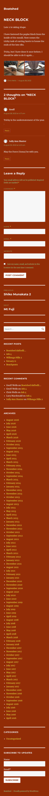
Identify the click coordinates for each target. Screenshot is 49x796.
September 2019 (14, 602)
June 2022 (11, 546)
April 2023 (11, 514)
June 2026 (11, 427)
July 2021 (10, 571)
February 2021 (13, 574)
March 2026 (12, 437)
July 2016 (10, 707)
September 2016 (14, 700)
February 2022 (13, 556)
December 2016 (14, 690)
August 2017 (12, 662)
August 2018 (12, 620)
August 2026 (12, 420)
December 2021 (13, 563)
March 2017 (12, 679)
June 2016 (11, 711)
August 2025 (12, 451)
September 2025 (14, 448)
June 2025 (11, 455)
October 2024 (13, 472)
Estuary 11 (11, 361)
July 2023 (10, 507)
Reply (7, 131)
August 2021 (12, 567)
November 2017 (14, 651)
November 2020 (14, 585)
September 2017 (14, 658)
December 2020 (14, 581)
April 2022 (11, 549)
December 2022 (14, 525)
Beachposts (12, 364)
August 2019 (12, 606)
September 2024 (14, 476)
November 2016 (14, 693)
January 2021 (12, 578)
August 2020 (12, 592)
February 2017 (13, 683)
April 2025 (11, 458)
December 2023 (14, 490)
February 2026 (13, 441)
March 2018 (12, 637)
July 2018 (10, 623)
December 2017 (13, 648)
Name (7, 227)
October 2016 (12, 697)
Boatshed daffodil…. (16, 350)
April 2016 (11, 718)
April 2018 (11, 634)
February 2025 (13, 465)
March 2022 (12, 553)
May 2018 (11, 630)
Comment (9, 189)
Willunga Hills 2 (14, 357)
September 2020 (14, 588)
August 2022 (12, 539)
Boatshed (11, 9)
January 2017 (12, 686)
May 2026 (11, 430)
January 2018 (12, 644)
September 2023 (14, 500)
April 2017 (11, 676)
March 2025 (12, 462)
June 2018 (11, 627)
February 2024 (13, 483)
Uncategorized (13, 738)
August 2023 (12, 504)
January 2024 (12, 486)
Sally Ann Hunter (14, 399)
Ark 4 (9, 354)
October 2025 (13, 444)
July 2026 (11, 423)
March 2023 (12, 518)
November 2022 (14, 528)
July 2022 (11, 542)
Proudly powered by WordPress (26, 791)
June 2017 (11, 669)
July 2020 (11, 595)
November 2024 (14, 469)
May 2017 (11, 672)
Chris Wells (11, 81)
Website (8, 251)
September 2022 (14, 535)
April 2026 (11, 434)
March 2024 (12, 479)
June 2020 (11, 599)
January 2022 (12, 560)
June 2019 (11, 613)
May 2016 (11, 714)
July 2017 (10, 665)
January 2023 (12, 521)
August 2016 (12, 704)
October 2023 (13, 497)
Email (7, 239)
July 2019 (10, 609)
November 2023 (14, 493)
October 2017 (12, 655)
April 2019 (11, 616)
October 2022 (13, 532)
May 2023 (11, 511)
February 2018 (13, 641)
